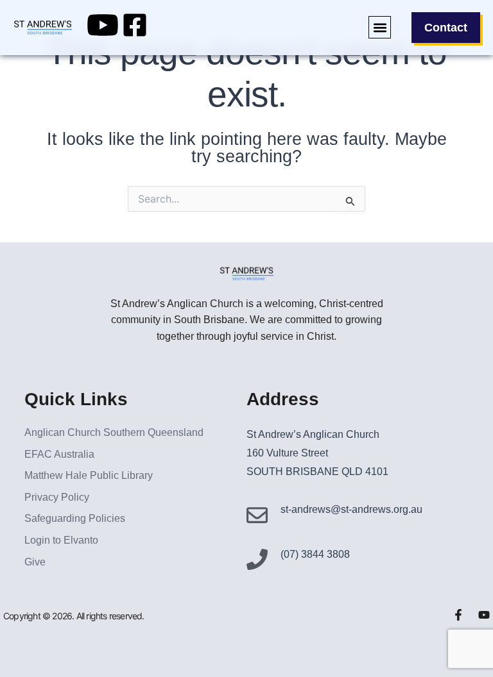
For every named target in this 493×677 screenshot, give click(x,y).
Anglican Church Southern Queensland (113, 432)
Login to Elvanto (61, 540)
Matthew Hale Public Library (88, 475)
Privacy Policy (56, 497)
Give (35, 561)
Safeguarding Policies (74, 518)
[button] (379, 27)
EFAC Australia (59, 454)
